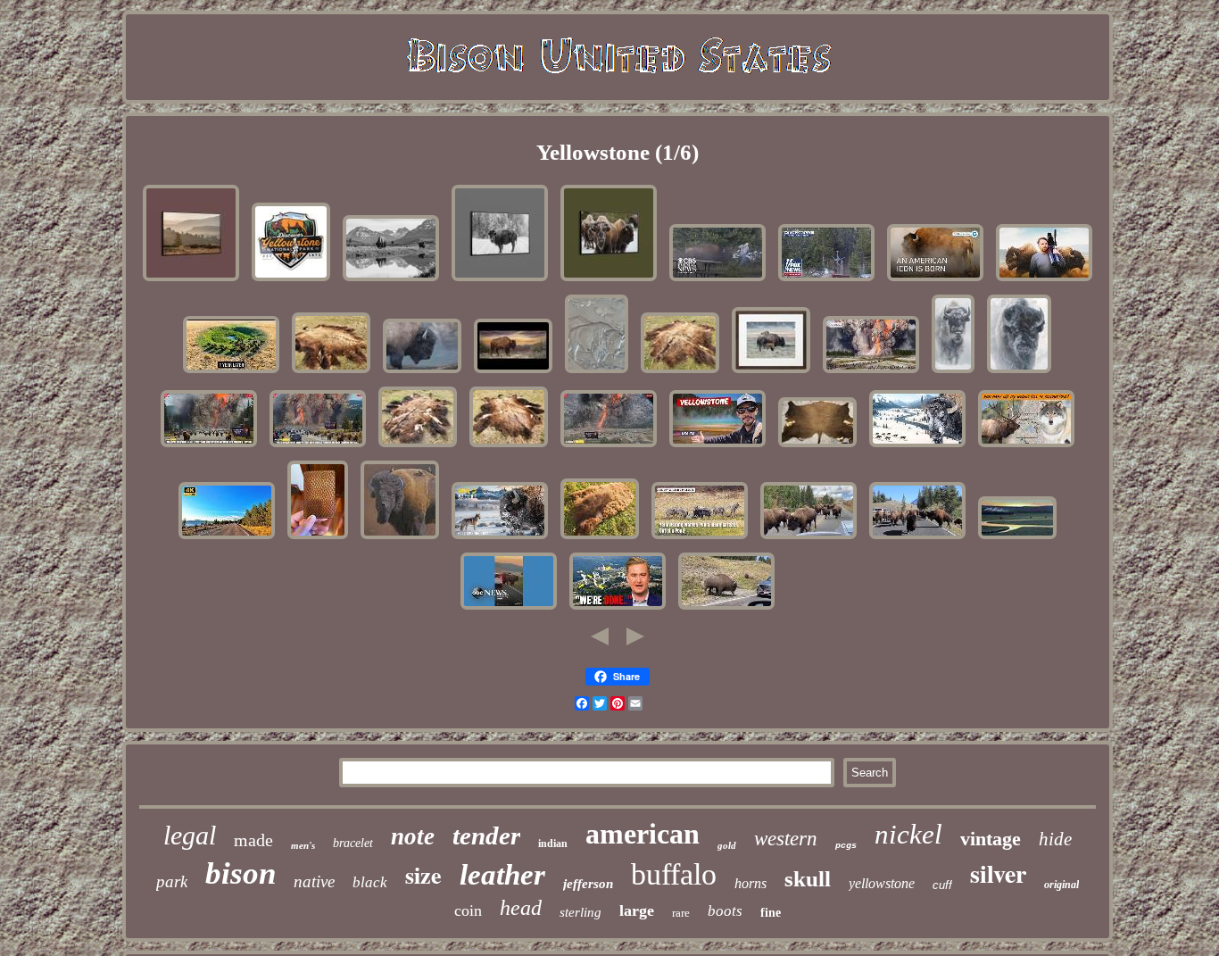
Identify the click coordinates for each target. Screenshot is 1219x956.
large (636, 910)
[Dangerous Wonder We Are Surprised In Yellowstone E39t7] (717, 446)
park (171, 881)
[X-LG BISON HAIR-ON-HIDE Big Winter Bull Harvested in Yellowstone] (817, 446)
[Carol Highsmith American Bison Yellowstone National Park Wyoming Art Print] (499, 280)
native (314, 881)
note (413, 836)
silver (998, 873)
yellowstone (882, 883)
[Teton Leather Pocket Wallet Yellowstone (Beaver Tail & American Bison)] (317, 538)
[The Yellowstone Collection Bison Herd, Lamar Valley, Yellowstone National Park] (191, 280)
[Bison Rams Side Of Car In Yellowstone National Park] (508, 609)
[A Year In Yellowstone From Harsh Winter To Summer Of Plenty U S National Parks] (917, 446)
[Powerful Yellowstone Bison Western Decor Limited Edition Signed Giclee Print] (953, 372)
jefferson (588, 884)
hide (1055, 839)
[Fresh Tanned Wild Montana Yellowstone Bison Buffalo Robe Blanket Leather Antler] (331, 372)
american (642, 834)
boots (725, 910)
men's (303, 845)
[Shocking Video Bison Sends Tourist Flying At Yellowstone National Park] (826, 280)
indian (553, 843)
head (521, 907)
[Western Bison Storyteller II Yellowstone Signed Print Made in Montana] (1019, 372)
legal (189, 835)
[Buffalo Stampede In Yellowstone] (808, 538)
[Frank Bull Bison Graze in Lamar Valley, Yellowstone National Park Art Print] (391, 280)
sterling (580, 912)
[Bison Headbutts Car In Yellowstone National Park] (726, 609)
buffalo (674, 874)
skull (807, 879)
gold (726, 845)
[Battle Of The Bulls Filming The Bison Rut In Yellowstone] (1044, 280)
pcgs (846, 846)
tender (486, 835)
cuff (942, 885)
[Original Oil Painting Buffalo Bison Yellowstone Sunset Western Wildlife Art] (513, 372)
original (1061, 884)
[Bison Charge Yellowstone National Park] (917, 538)
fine (770, 912)
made (253, 840)
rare (681, 912)
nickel (908, 834)
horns (750, 883)
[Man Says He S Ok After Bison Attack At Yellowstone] (717, 280)
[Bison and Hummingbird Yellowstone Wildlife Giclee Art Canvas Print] (422, 372)
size (423, 875)
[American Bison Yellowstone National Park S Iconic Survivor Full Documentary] (935, 280)
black (369, 882)
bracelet (353, 843)
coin (468, 910)
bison (240, 873)
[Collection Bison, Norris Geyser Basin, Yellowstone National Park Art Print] (608, 280)
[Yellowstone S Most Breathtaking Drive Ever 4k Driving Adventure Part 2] (226, 538)
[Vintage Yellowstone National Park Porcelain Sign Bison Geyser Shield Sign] (291, 280)
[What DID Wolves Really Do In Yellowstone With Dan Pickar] (1026, 446)
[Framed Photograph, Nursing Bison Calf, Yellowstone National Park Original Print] (771, 372)
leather (502, 875)
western (785, 838)
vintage (990, 838)
